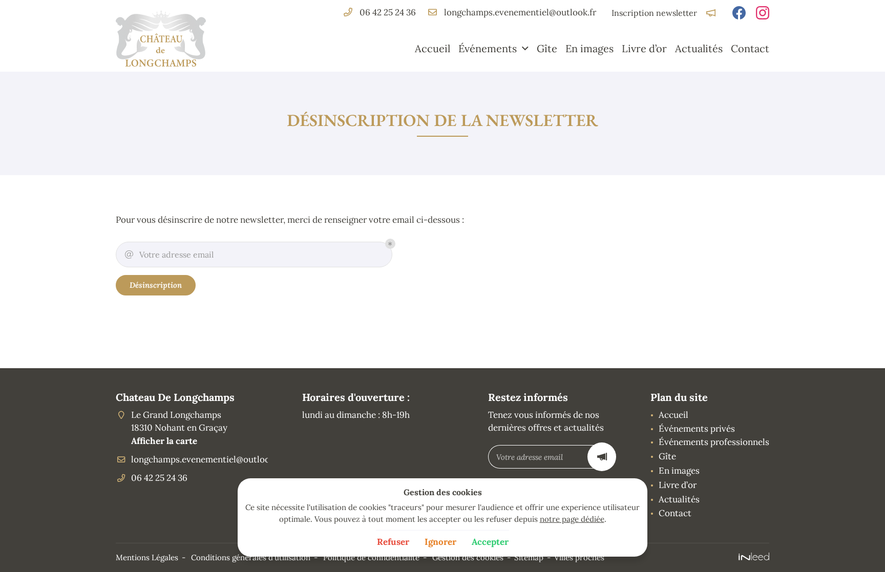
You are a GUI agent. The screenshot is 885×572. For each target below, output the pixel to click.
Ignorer (440, 541)
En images (589, 48)
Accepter (490, 541)
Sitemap (528, 557)
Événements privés (697, 428)
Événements (487, 48)
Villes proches (579, 557)
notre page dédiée (572, 519)
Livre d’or (644, 48)
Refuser (393, 541)
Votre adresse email (169, 254)
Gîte (547, 48)
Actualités (699, 48)
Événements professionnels (714, 442)
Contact (750, 48)
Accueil (432, 48)
